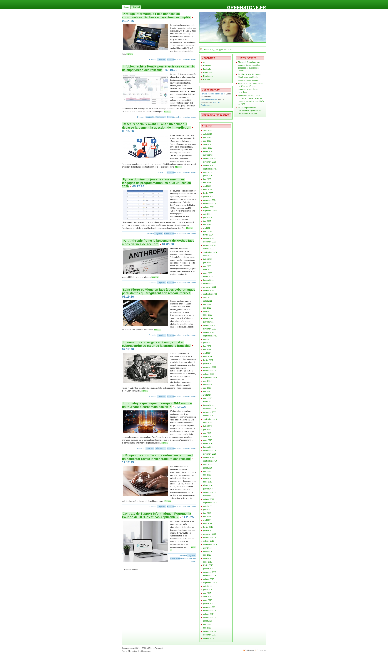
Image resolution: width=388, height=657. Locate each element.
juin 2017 (207, 513)
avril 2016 (207, 558)
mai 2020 (207, 391)
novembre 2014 (209, 611)
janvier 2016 (208, 569)
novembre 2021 (209, 329)
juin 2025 (207, 179)
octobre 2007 (208, 638)
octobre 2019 (208, 416)
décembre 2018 (209, 451)
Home (126, 7)
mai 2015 (207, 593)
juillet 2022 (207, 301)
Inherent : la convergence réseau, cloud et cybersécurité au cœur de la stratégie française (156, 344)
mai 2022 (207, 308)
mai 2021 (207, 350)
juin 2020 (207, 388)
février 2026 (208, 151)
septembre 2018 (210, 461)
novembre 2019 (209, 412)
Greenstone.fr (246, 7)
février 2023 (208, 277)
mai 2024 (207, 224)
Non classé (207, 73)
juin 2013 (207, 624)
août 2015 (207, 586)
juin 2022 (207, 304)
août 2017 (207, 506)
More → (130, 54)
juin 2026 (207, 137)
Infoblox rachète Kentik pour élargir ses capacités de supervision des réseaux (158, 68)
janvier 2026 (208, 155)
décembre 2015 (209, 572)
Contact (136, 7)
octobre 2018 (208, 457)
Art (204, 62)
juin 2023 (207, 263)
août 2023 (207, 256)
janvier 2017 (208, 530)
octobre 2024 (208, 207)
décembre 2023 (209, 242)
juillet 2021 (207, 343)
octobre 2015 (208, 579)
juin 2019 (207, 430)
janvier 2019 (208, 447)
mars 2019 (207, 440)
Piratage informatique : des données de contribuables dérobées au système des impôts (156, 15)
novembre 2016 (209, 537)
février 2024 (208, 235)
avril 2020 (207, 395)
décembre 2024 (209, 200)
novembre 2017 (209, 496)
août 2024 (207, 214)
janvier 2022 (208, 322)
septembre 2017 (210, 503)
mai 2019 (207, 433)
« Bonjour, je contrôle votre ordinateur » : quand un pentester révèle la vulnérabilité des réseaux (157, 457)
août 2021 (207, 339)
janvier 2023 (208, 280)
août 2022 (207, 297)
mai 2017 (207, 517)
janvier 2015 (208, 604)
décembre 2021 (209, 325)
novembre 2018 (209, 454)
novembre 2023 (209, 245)
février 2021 (208, 360)
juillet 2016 (207, 551)
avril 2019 (207, 437)
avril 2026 (207, 144)
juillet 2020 (207, 384)
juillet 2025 (207, 176)
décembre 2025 (209, 158)
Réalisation (160, 117)
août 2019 (207, 423)
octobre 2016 (208, 541)
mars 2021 (207, 357)
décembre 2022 (209, 284)
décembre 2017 (209, 492)
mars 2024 (207, 231)
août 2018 (207, 464)
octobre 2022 (208, 290)
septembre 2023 (210, 252)
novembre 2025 (209, 162)
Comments (261, 650)
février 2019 (208, 444)
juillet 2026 (207, 134)
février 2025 (208, 193)
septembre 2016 (210, 544)
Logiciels (161, 59)
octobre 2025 (208, 165)
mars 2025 (207, 190)
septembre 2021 (210, 336)
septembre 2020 (210, 377)
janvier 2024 (208, 238)
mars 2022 (207, 315)
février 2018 (208, 485)
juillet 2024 (207, 218)
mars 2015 (207, 600)
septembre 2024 (210, 211)
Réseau (170, 59)
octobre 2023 (208, 249)
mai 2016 (207, 555)
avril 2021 (207, 353)
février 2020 (208, 402)
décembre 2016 (209, 534)
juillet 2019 (207, 426)
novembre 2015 (209, 576)
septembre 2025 (210, 169)
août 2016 (207, 548)
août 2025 (207, 172)
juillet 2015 (207, 590)
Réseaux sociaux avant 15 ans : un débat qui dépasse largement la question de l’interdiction (156, 125)
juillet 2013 (207, 621)
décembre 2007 (209, 635)
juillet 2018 (207, 468)
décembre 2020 (209, 367)
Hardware (207, 66)
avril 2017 (207, 520)
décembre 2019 (209, 409)
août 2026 (207, 130)
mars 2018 (207, 482)
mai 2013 (207, 628)
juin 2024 (207, 221)
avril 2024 (207, 228)
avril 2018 (207, 478)
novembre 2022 (209, 287)
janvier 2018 (208, 489)
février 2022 (208, 318)
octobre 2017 (208, 499)
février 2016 (208, 565)
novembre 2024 (209, 204)
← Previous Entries (130, 569)
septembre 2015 (210, 583)
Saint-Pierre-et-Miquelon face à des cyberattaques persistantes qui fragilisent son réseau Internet (158, 291)
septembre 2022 (210, 294)
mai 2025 (207, 183)
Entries (248, 650)
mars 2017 (207, 524)
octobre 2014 (208, 614)
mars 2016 (207, 562)
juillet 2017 (207, 510)
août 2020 (207, 381)
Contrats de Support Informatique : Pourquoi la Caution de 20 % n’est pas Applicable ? (156, 515)
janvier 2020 (208, 405)
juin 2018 (207, 471)
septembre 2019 (210, 419)
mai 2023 (207, 266)
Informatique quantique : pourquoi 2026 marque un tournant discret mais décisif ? (157, 405)
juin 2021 (207, 346)
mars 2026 (207, 148)
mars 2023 (207, 273)
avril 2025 (207, 186)
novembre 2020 (209, 371)
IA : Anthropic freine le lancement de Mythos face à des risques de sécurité (158, 242)
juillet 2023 (207, 259)
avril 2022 (207, 311)
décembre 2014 (209, 607)
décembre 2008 (209, 631)
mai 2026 (207, 141)
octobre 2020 (208, 374)
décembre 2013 (209, 618)
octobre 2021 (208, 332)
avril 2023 (207, 270)
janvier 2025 (208, 197)
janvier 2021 (208, 364)
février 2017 (208, 527)
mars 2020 (207, 398)
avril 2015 (207, 597)
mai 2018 (207, 475)
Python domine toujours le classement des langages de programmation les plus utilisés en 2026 (156, 183)
